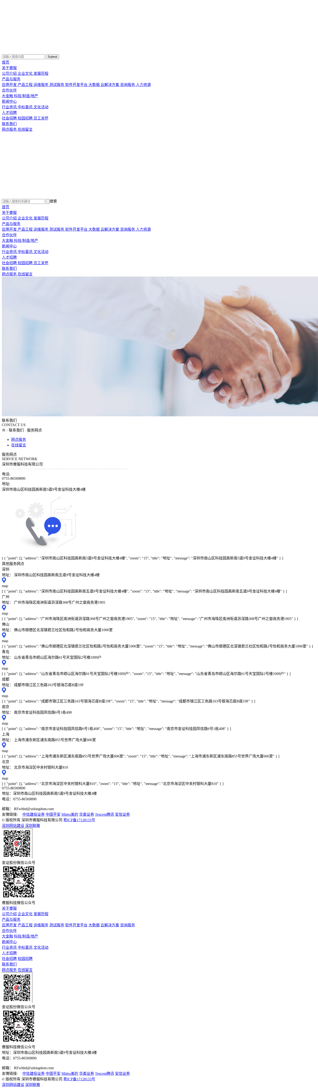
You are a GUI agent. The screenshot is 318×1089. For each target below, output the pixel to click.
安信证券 (122, 814)
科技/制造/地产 (26, 96)
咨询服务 (128, 85)
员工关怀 (41, 118)
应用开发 (10, 85)
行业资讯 (10, 107)
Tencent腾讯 (104, 814)
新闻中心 (9, 101)
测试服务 (57, 85)
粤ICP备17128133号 (79, 820)
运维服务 (41, 85)
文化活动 (41, 107)
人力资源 (143, 85)
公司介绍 (10, 73)
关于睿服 (9, 68)
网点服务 (10, 129)
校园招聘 (26, 118)
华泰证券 (86, 814)
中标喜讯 (26, 107)
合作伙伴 (9, 90)
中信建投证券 (33, 814)
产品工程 (26, 85)
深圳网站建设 (13, 826)
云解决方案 (110, 85)
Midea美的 (69, 814)
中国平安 (53, 814)
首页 (5, 62)
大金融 (8, 96)
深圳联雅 (32, 826)
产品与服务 (11, 79)
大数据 (94, 85)
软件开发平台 (76, 85)
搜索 (53, 201)
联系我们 (9, 124)
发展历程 (41, 73)
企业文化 (26, 73)
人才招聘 (9, 113)
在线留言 (25, 129)
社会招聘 (10, 118)
